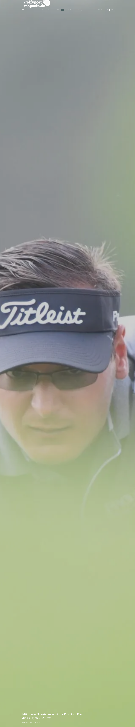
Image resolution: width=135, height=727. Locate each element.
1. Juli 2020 (30, 722)
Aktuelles (41, 10)
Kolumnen (50, 10)
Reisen (60, 10)
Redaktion (24, 722)
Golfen (70, 10)
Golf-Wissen (101, 10)
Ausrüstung (78, 10)
